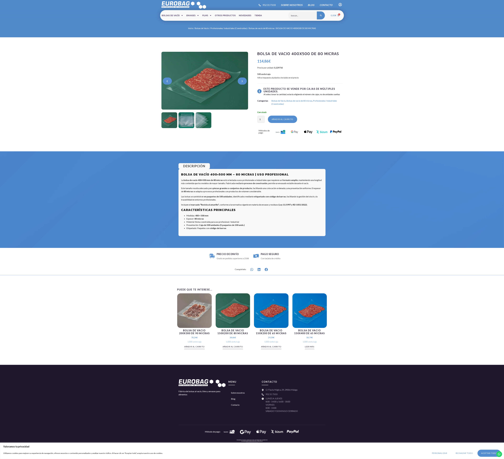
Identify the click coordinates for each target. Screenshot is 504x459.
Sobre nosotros (292, 5)
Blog (311, 5)
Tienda (258, 15)
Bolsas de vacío (171, 15)
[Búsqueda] (321, 15)
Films (205, 15)
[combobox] (302, 15)
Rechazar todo (464, 453)
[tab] (194, 166)
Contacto (326, 5)
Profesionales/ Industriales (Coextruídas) (228, 28)
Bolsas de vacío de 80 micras (261, 28)
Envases (191, 15)
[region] (252, 451)
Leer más (309, 346)
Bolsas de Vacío (202, 28)
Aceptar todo (489, 453)
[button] (252, 269)
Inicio (190, 28)
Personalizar (439, 453)
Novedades (245, 15)
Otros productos (225, 15)
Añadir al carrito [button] (194, 346)
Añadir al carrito (282, 119)
